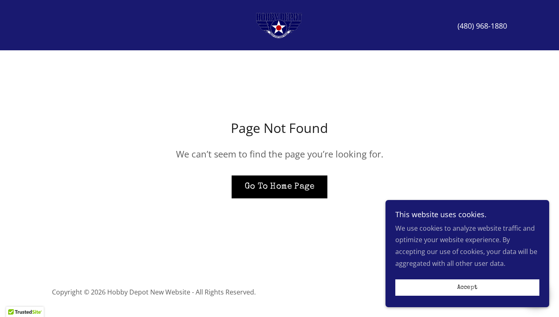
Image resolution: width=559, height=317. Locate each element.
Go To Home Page (279, 186)
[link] (279, 24)
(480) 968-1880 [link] (482, 26)
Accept (467, 288)
